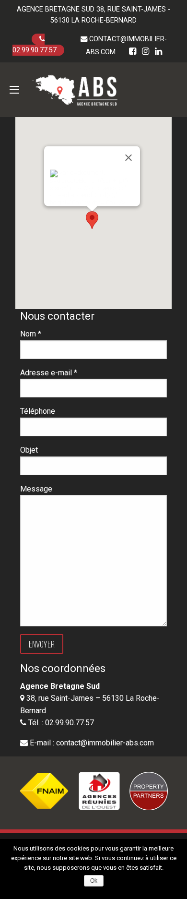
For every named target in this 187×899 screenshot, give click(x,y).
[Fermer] (128, 157)
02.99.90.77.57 (34, 50)
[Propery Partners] (148, 791)
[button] (92, 220)
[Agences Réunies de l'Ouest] (99, 791)
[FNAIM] (44, 791)
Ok (93, 880)
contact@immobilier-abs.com (105, 742)
